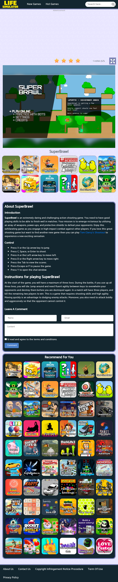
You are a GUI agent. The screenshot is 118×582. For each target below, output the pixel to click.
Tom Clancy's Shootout (92, 233)
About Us (8, 569)
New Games (34, 4)
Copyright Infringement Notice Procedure (59, 569)
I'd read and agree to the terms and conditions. (32, 339)
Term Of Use (95, 569)
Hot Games (52, 4)
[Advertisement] (59, 33)
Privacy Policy (11, 577)
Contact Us (24, 569)
